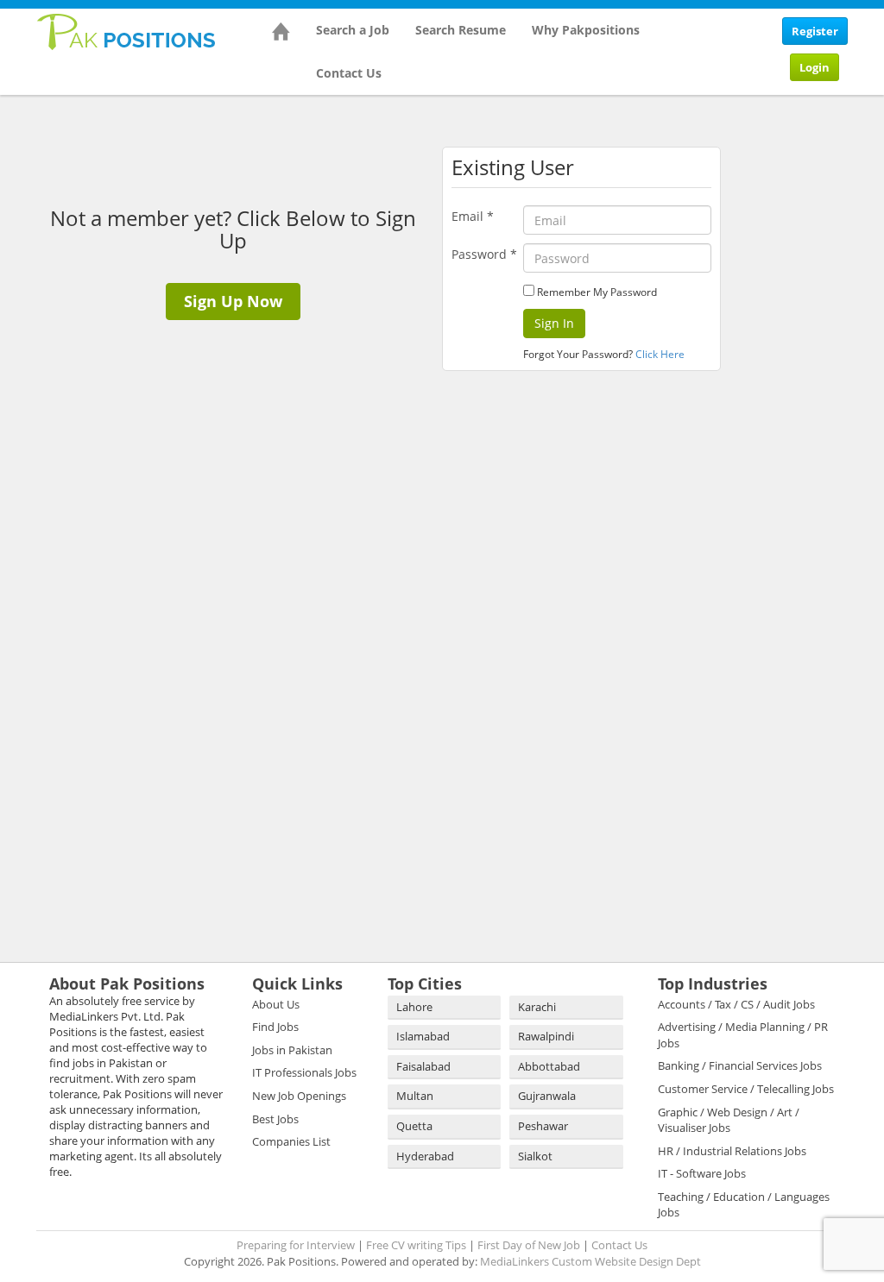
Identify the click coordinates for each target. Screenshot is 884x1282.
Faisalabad (423, 1066)
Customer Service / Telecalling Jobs (746, 1089)
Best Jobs (275, 1119)
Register (815, 31)
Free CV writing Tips (416, 1245)
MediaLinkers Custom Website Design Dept (590, 1261)
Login (814, 67)
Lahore (414, 1007)
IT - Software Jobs (702, 1173)
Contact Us (349, 73)
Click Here (660, 354)
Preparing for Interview (296, 1245)
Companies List (291, 1141)
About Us (276, 1004)
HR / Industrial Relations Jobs (732, 1151)
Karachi (537, 1007)
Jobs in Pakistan (292, 1050)
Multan (414, 1095)
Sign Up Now (233, 301)
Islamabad (423, 1036)
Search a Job (352, 30)
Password (484, 254)
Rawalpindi (546, 1036)
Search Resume (460, 30)
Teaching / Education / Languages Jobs (744, 1205)
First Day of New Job (528, 1245)
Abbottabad (549, 1066)
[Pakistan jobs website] (126, 30)
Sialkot (535, 1156)
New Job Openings (299, 1095)
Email (472, 216)
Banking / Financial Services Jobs (740, 1065)
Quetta (414, 1126)
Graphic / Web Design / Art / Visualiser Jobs (728, 1120)
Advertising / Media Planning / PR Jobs (743, 1035)
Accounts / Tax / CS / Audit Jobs (736, 1004)
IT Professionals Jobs (304, 1072)
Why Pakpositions (586, 30)
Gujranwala (547, 1095)
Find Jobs (275, 1026)
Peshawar (543, 1126)
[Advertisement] (808, 362)
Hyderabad (425, 1156)
